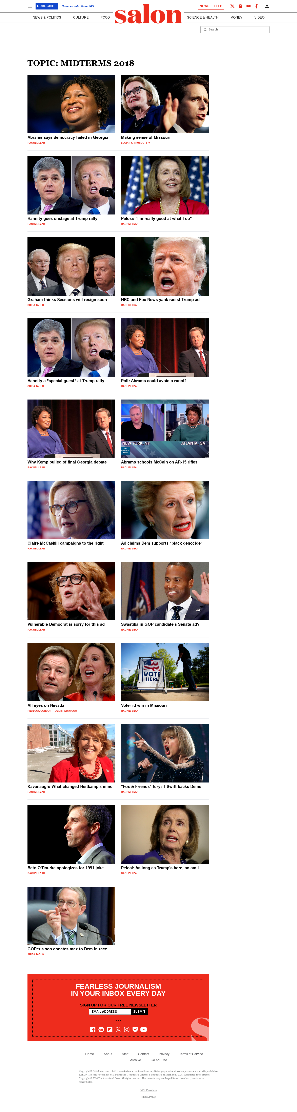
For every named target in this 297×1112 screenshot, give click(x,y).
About (108, 1054)
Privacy (164, 1054)
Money (236, 17)
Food (105, 17)
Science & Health (203, 17)
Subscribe (47, 6)
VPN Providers (148, 1090)
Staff (125, 1054)
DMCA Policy (148, 1097)
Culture (81, 17)
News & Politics (47, 17)
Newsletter (211, 6)
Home (89, 1054)
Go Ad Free (159, 1060)
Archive (135, 1060)
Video (259, 17)
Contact (143, 1054)
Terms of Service (191, 1054)
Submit (139, 1012)
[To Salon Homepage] (148, 13)
